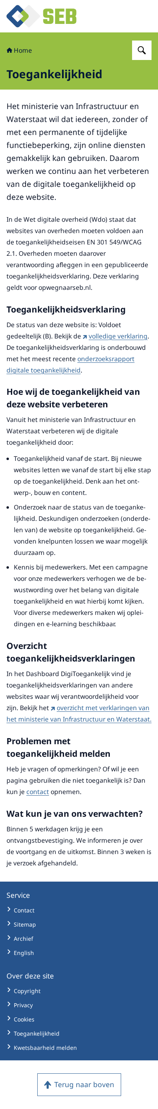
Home (23, 50)
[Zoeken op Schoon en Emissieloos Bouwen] (142, 50)
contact (37, 791)
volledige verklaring (118, 336)
